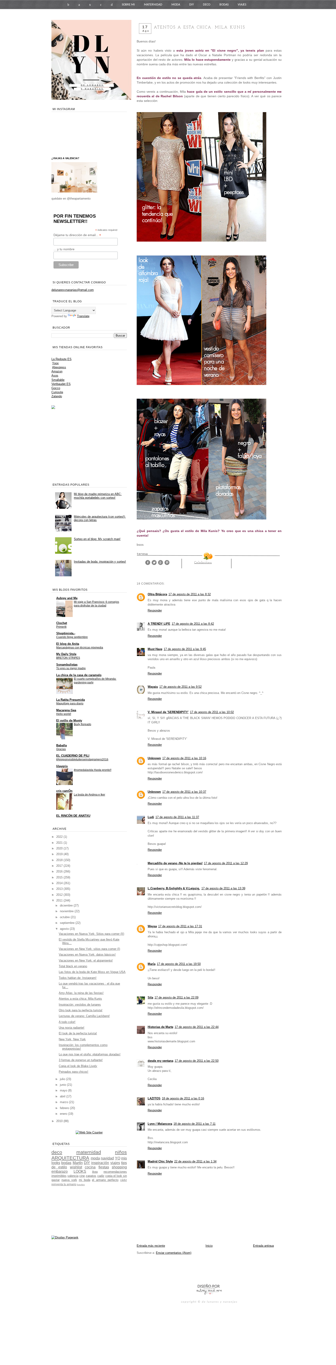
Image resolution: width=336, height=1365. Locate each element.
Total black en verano (73, 966)
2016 (60, 871)
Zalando (56, 396)
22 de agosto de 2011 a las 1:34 (195, 1161)
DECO (206, 4)
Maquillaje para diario (69, 703)
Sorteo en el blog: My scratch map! (97, 539)
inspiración (100, 1163)
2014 (60, 883)
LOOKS (80, 1171)
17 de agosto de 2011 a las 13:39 (223, 888)
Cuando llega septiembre (72, 637)
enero (64, 1113)
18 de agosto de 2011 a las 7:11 (194, 1123)
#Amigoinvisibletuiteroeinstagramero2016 (82, 759)
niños (121, 1152)
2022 (60, 836)
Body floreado (82, 724)
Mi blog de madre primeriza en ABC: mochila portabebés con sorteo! (98, 495)
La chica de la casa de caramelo (78, 675)
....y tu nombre (64, 249)
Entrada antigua (263, 1245)
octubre (65, 917)
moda (95, 1158)
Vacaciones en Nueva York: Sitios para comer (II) (91, 933)
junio (63, 1084)
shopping (119, 1167)
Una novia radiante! (71, 1027)
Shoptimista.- (65, 633)
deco (56, 1152)
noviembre (67, 911)
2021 (60, 842)
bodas (66, 1163)
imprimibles (59, 1176)
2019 (60, 854)
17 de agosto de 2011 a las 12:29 (226, 863)
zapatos (91, 1176)
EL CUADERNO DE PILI (72, 755)
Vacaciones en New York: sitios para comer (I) (89, 949)
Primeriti (61, 626)
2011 (60, 900)
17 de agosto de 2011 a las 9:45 (185, 649)
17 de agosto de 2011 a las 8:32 (189, 594)
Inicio (209, 1245)
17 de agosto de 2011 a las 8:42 (193, 623)
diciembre (67, 905)
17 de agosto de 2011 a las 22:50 (197, 1060)
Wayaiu (153, 686)
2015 (60, 877)
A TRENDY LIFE (159, 623)
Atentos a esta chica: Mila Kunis (80, 998)
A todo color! (67, 1022)
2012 (60, 894)
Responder (155, 610)
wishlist (76, 1167)
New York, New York (72, 1039)
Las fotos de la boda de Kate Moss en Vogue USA (92, 972)
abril (63, 1096)
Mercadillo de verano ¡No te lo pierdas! (175, 863)
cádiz (123, 1179)
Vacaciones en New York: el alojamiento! (86, 960)
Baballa (61, 745)
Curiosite (57, 392)
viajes (115, 1163)
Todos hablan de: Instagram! (77, 978)
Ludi (151, 817)
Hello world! (63, 714)
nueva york (69, 1180)
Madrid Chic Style (160, 1161)
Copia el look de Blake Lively (78, 1066)
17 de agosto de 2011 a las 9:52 (180, 686)
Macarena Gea (66, 710)
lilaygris (62, 766)
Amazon (56, 371)
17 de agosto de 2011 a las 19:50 (179, 964)
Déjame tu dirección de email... (77, 235)
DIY (191, 4)
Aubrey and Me (66, 598)
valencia (72, 1176)
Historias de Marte (160, 1027)
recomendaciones (115, 1171)
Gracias (61, 749)
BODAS (224, 4)
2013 (60, 889)
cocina (90, 1167)
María (151, 964)
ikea (95, 1171)
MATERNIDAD (153, 4)
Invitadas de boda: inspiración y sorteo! (100, 561)
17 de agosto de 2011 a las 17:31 (180, 926)
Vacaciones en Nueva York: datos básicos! (87, 954)
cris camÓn (64, 791)
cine (82, 1176)
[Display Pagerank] (64, 1237)
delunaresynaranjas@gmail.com (72, 290)
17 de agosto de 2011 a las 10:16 (184, 758)
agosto (65, 928)
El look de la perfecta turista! (78, 1033)
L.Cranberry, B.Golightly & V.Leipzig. (174, 888)
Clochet (61, 623)
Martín (78, 1163)
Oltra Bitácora (157, 594)
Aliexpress (59, 367)
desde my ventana (160, 1060)
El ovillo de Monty (69, 720)
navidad (107, 1158)
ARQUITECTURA (70, 1157)
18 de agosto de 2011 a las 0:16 (183, 1098)
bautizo (81, 1184)
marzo (64, 1102)
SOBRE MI (128, 4)
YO (117, 1158)
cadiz (100, 1176)
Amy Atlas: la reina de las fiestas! (81, 993)
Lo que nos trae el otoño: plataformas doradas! (89, 1054)
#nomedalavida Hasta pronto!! (92, 770)
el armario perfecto (105, 1180)
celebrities (203, 562)
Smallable (57, 380)
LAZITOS (154, 1098)
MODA (175, 4)
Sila (150, 997)
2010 (60, 1121)
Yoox (55, 363)
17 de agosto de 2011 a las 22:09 (176, 997)
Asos (54, 375)
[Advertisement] (190, 1269)
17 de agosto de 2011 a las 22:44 (197, 1027)
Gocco (55, 388)
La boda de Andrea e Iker (89, 794)
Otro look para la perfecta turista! (80, 1010)
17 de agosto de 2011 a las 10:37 (184, 791)
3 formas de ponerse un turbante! (81, 1060)
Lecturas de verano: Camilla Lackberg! (84, 1016)
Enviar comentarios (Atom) (173, 1252)
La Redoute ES (61, 359)
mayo (64, 1090)
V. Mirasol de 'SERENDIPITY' (168, 712)
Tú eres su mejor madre (71, 668)
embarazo (59, 1171)
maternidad (88, 1152)
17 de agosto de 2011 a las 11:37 (177, 817)
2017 (60, 865)
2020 (60, 848)
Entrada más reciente (151, 1245)
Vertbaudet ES (61, 384)
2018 (60, 860)
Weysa (152, 926)
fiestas (104, 1167)
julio (63, 1079)
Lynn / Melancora (160, 1123)
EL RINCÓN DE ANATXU (73, 815)
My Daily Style (66, 654)
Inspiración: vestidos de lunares (80, 1004)
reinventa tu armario (63, 1184)
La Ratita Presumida (70, 699)
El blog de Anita (67, 644)
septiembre (67, 923)
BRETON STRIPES (68, 657)
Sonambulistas (66, 664)
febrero (65, 1108)
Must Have (155, 649)
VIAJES (242, 4)
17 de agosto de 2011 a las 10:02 (212, 712)
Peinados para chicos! (73, 1071)
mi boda (84, 1180)
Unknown (154, 758)
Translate (83, 316)
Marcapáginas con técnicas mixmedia (79, 647)
